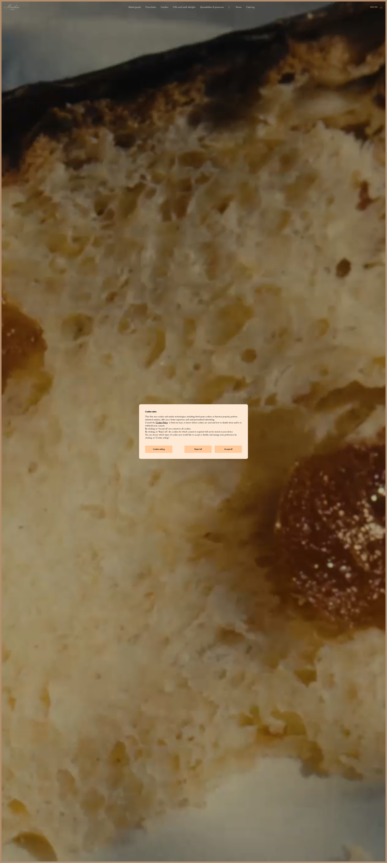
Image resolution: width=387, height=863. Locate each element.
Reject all (198, 449)
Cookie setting (159, 449)
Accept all (228, 449)
